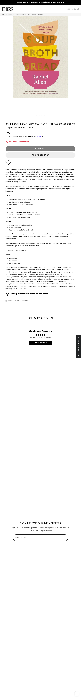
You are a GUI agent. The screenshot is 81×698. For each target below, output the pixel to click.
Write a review (41, 343)
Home (3, 15)
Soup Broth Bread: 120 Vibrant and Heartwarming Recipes (26, 15)
